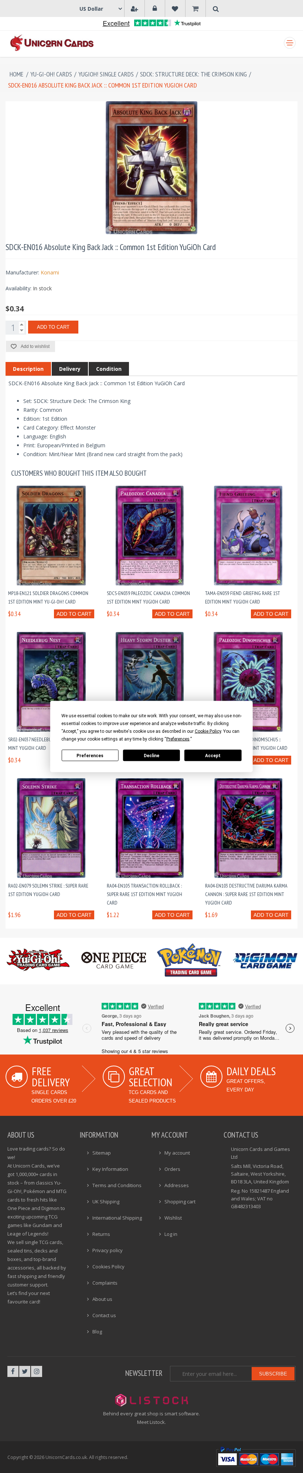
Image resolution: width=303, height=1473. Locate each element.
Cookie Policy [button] (208, 731)
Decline (151, 755)
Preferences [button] (178, 739)
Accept (213, 755)
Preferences (89, 755)
